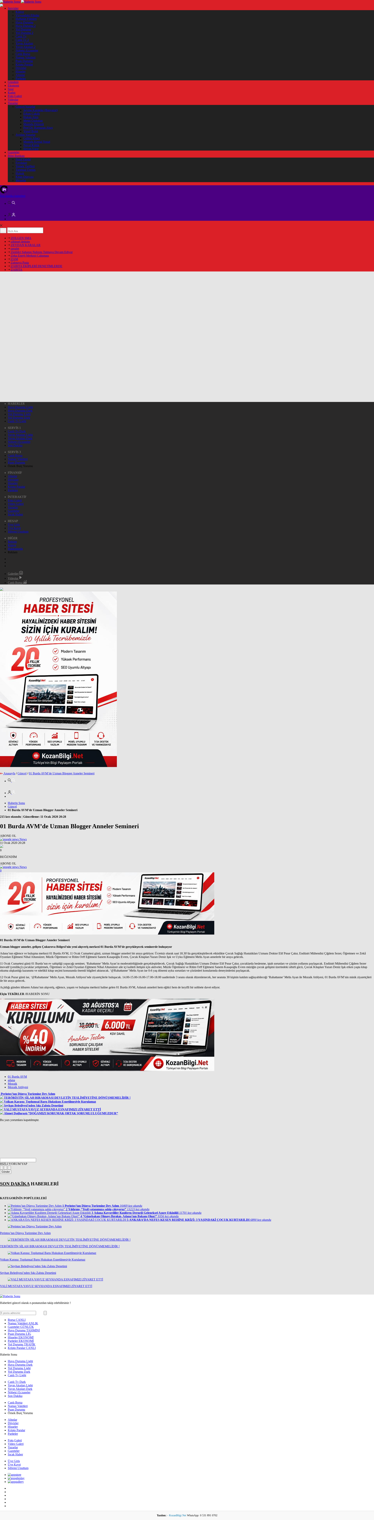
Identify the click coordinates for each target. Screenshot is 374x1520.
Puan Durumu (24, 61)
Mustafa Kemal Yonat (36, 141)
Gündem (13, 82)
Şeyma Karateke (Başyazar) (40, 110)
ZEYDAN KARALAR (25, 245)
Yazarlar (13, 103)
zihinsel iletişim (20, 241)
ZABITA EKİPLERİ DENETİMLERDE (36, 266)
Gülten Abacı (31, 138)
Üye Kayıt (14, 528)
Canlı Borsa (23, 54)
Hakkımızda (15, 548)
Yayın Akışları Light (20, 434)
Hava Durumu (24, 22)
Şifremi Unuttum (18, 531)
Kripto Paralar (24, 64)
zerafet (14, 248)
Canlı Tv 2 (22, 40)
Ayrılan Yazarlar (25, 134)
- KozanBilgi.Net (177, 1515)
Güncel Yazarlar (25, 106)
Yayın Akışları (24, 43)
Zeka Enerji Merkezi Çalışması (29, 255)
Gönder (6, 1171)
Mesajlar (21, 180)
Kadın (11, 92)
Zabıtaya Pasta (19, 262)
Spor (11, 89)
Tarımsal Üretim (25, 169)
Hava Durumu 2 (26, 25)
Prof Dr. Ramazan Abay (38, 127)
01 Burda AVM (17, 1076)
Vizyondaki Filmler (27, 15)
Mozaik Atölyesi (18, 1087)
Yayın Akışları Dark (20, 438)
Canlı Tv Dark (17, 431)
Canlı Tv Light (17, 421)
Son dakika (12, 196)
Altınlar (20, 75)
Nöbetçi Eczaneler (27, 50)
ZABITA (16, 269)
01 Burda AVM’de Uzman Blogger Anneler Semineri (61, 773)
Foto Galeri (15, 96)
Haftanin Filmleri (26, 18)
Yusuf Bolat (30, 131)
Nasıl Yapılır (23, 159)
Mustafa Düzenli (33, 124)
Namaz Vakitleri (25, 57)
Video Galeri (16, 503)
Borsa (17, 1319)
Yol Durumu (23, 29)
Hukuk (20, 173)
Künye (20, 11)
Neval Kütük (31, 145)
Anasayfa (9, 773)
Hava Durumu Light (20, 407)
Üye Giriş (14, 524)
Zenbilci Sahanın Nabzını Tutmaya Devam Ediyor (41, 252)
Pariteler (21, 78)
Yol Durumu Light (19, 414)
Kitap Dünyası (25, 176)
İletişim (12, 541)
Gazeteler (13, 152)
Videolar (13, 99)
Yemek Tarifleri (25, 166)
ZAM (14, 259)
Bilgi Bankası (16, 155)
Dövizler (21, 68)
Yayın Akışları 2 (25, 47)
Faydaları (21, 162)
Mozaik (12, 1083)
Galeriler (13, 573)
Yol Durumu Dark (19, 417)
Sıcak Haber (15, 514)
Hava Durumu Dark (20, 410)
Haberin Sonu (16, 803)
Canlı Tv (21, 36)
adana (11, 1080)
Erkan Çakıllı (31, 113)
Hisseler (21, 71)
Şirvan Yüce (31, 148)
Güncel (22, 773)
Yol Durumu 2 (24, 33)
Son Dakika (15, 445)
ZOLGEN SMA (20, 238)
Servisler (13, 8)
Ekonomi (13, 85)
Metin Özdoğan (33, 120)
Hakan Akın (30, 117)
